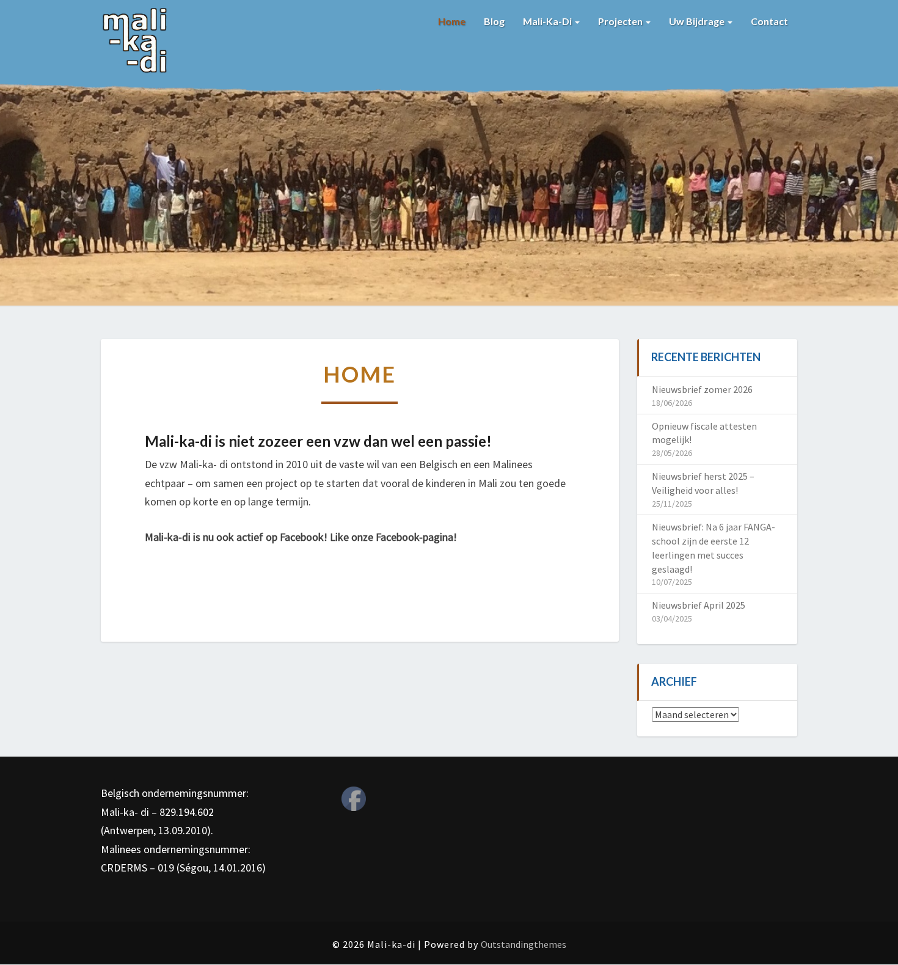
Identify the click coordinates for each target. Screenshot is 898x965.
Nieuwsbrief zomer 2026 (702, 389)
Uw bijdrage (697, 21)
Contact (769, 21)
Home (451, 21)
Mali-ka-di (548, 21)
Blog (494, 21)
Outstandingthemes (523, 944)
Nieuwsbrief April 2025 (698, 605)
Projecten (621, 21)
